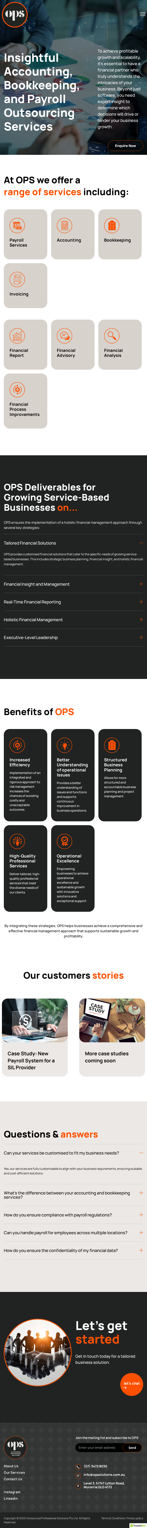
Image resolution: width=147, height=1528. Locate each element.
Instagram (12, 1492)
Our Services (14, 1472)
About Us (11, 1466)
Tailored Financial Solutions (30, 543)
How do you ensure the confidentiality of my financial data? (61, 1250)
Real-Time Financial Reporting (32, 602)
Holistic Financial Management (33, 620)
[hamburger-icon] (142, 15)
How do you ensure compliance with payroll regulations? (58, 1215)
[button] (73, 543)
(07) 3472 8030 (95, 1466)
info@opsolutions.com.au (104, 1474)
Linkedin (11, 1498)
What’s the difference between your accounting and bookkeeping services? (67, 1195)
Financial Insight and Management (37, 584)
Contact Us (13, 1479)
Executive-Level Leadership (31, 637)
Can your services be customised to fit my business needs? (62, 1153)
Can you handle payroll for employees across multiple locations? (66, 1233)
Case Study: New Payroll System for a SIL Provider (31, 1060)
